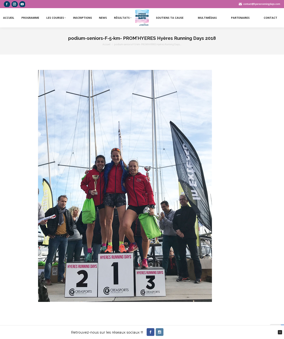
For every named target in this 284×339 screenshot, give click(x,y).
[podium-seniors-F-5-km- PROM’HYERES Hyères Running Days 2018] (125, 186)
